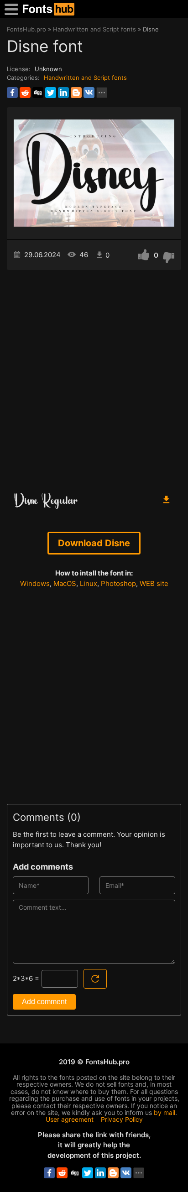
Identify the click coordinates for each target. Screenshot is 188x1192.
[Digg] (37, 92)
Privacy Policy (122, 1119)
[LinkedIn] (63, 92)
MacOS (64, 583)
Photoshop (118, 583)
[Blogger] (76, 92)
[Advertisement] (94, 378)
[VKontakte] (89, 92)
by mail (164, 1112)
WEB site (154, 583)
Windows (35, 583)
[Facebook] (12, 92)
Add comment (44, 1001)
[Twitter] (50, 92)
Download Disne (94, 543)
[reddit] (25, 92)
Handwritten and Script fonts (85, 77)
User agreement (70, 1119)
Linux (88, 583)
